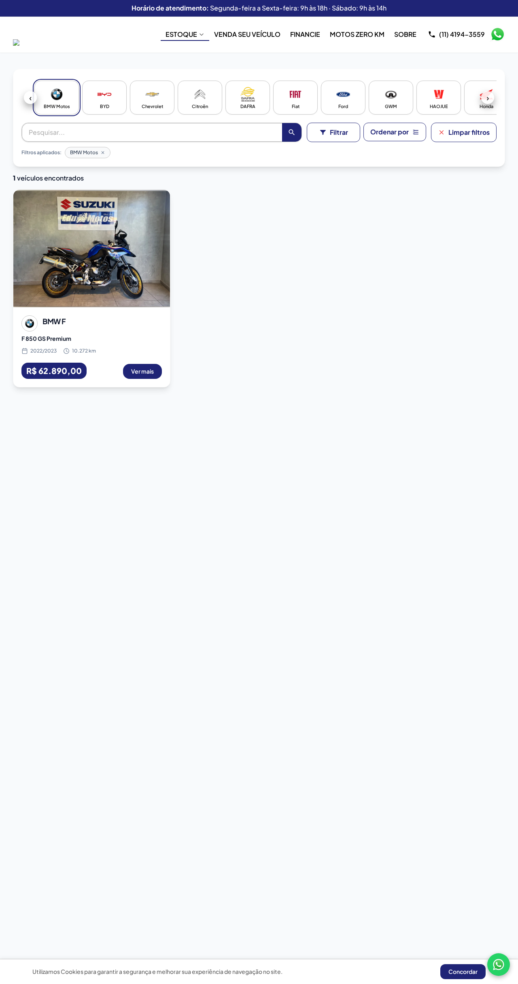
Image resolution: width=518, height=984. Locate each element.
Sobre (405, 34)
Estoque (181, 34)
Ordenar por (389, 132)
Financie (305, 34)
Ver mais (142, 371)
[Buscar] (291, 132)
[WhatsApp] (498, 964)
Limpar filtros (469, 132)
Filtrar (339, 132)
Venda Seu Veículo (247, 34)
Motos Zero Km (357, 34)
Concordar (463, 971)
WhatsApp (497, 34)
